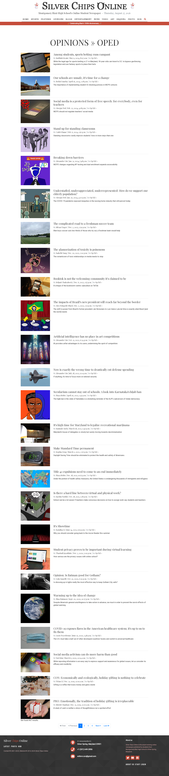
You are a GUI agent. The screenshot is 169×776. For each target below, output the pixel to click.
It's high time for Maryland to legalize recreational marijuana (91, 425)
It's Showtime (61, 526)
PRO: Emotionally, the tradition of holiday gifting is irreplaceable (93, 701)
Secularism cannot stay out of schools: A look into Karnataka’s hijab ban (97, 392)
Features (46, 19)
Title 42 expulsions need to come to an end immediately (87, 471)
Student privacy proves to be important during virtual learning (92, 549)
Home (26, 19)
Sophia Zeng (61, 452)
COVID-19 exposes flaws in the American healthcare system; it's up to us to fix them (99, 630)
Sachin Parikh (62, 496)
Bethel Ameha (61, 81)
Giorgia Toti (61, 108)
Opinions (58, 19)
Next (98, 726)
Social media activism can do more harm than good (85, 654)
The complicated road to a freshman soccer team (83, 223)
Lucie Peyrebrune (63, 635)
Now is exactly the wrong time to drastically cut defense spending (93, 369)
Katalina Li (60, 530)
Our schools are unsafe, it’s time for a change (81, 78)
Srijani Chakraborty (64, 282)
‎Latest (7, 746)
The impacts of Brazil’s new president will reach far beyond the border (97, 302)
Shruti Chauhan (62, 705)
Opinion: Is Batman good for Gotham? (77, 575)
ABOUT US (130, 764)
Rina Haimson (61, 599)
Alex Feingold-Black (64, 306)
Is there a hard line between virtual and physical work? (87, 493)
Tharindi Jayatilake (64, 553)
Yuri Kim (59, 658)
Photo (131, 19)
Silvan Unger (61, 227)
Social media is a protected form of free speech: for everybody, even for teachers (97, 102)
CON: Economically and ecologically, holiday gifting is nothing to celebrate (99, 677)
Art (112, 19)
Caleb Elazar (61, 132)
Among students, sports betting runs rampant (81, 54)
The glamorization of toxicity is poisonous (79, 249)
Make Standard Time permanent (73, 448)
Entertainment (83, 19)
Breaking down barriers (68, 157)
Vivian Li (59, 681)
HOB (139, 19)
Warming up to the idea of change (74, 595)
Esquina (121, 19)
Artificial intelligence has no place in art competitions (86, 336)
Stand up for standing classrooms (74, 128)
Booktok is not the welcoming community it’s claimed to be (89, 278)
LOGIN (143, 764)
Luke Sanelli (61, 579)
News (97, 19)
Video (105, 19)
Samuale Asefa (62, 428)
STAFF (137, 764)
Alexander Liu (62, 161)
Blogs (69, 19)
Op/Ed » (94, 58)
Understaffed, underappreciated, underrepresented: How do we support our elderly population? (100, 192)
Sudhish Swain (62, 58)
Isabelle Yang (61, 253)
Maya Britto (61, 395)
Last (106, 726)
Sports (35, 19)
